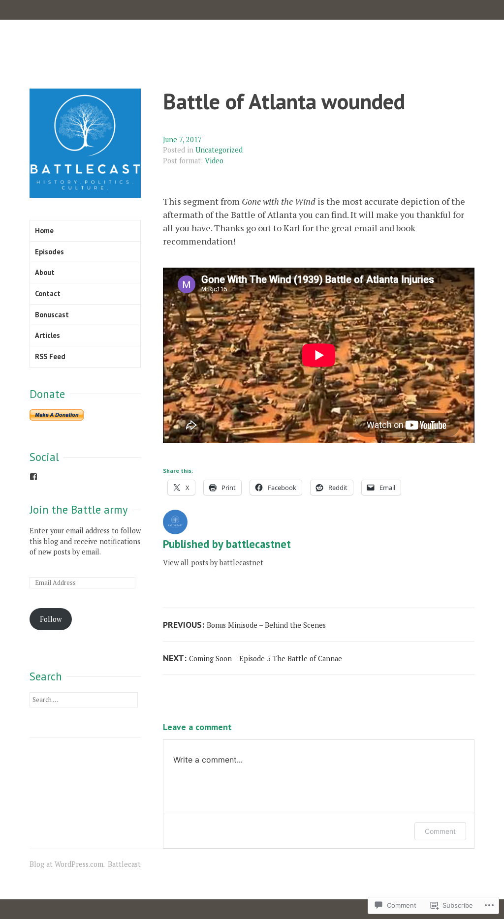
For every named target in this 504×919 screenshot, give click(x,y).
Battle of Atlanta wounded (284, 101)
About (45, 272)
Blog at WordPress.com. (67, 864)
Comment (440, 831)
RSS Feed (50, 356)
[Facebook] (33, 477)
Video (214, 160)
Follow (51, 619)
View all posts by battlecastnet (213, 562)
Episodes (49, 251)
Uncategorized (219, 149)
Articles (47, 335)
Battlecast (124, 864)
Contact (48, 293)
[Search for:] (84, 699)
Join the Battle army (78, 509)
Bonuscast (52, 314)
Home (44, 230)
